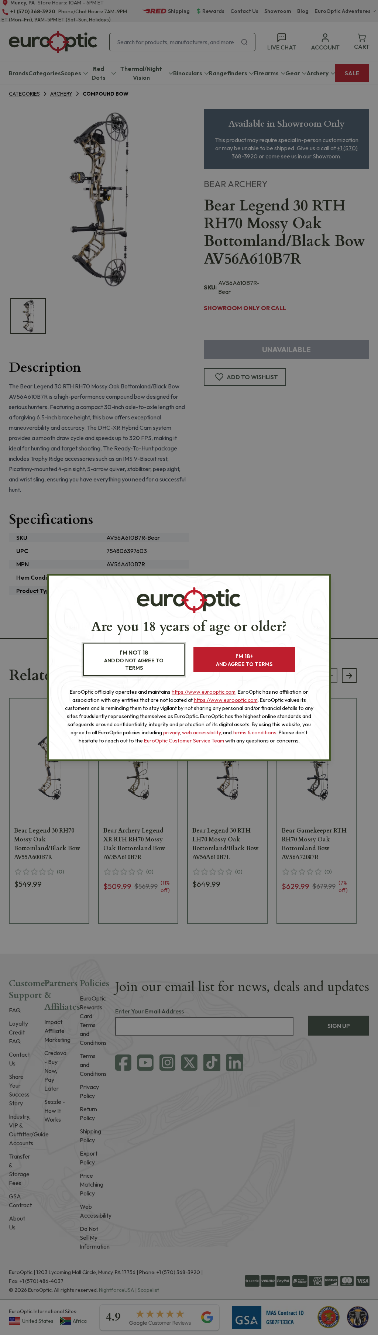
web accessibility (201, 732)
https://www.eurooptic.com (204, 692)
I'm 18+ (244, 660)
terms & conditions (254, 732)
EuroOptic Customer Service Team (184, 740)
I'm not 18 (134, 660)
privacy (171, 732)
